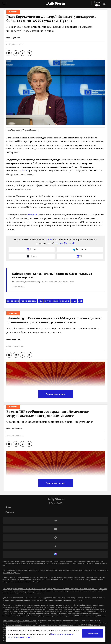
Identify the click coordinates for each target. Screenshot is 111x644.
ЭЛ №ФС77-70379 (50, 563)
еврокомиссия (29, 301)
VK (73, 243)
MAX (49, 240)
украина (64, 301)
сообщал (32, 215)
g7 (40, 301)
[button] (4, 5)
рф (80, 301)
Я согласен (92, 633)
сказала (24, 171)
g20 (55, 301)
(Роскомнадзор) (20, 563)
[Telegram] (55, 520)
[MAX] (55, 554)
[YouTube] (55, 529)
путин (47, 301)
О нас (8, 507)
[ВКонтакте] (55, 537)
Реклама (9, 512)
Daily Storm (55, 3)
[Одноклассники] (55, 545)
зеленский (13, 301)
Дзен (66, 243)
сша (73, 301)
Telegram (58, 243)
